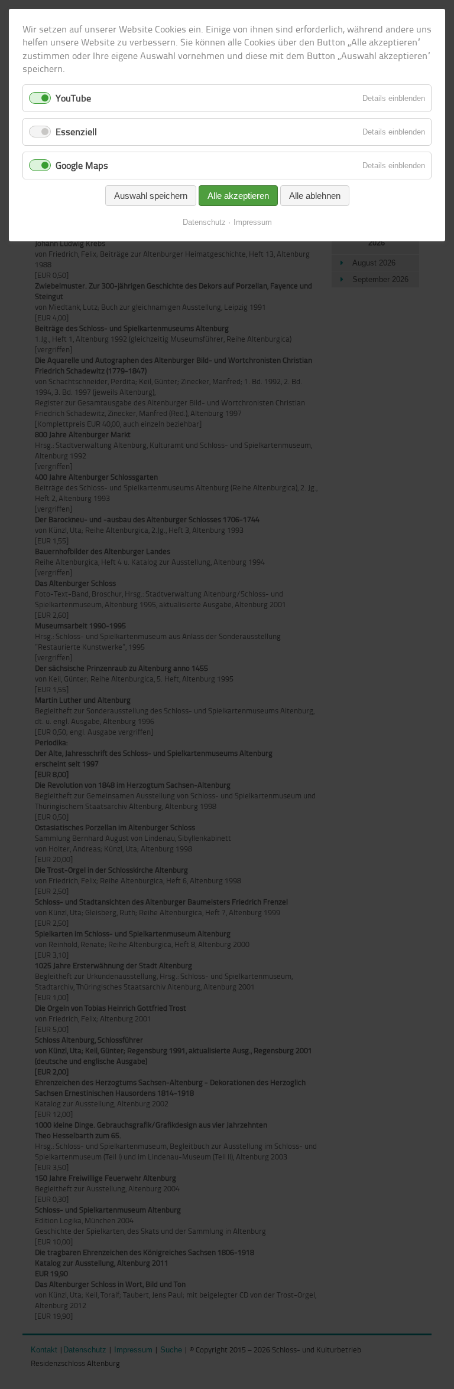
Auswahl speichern (150, 196)
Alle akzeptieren (238, 196)
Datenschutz (204, 222)
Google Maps (82, 165)
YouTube (73, 97)
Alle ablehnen (314, 196)
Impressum (253, 222)
